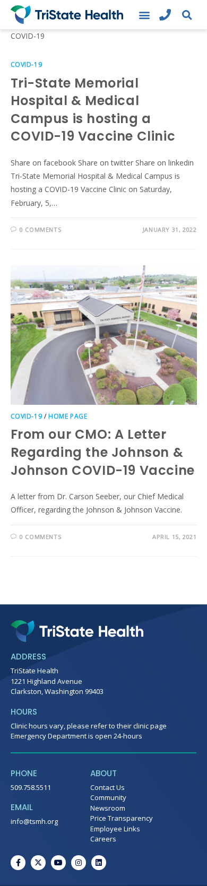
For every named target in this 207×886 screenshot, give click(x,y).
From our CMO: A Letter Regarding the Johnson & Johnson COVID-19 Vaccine (103, 452)
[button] (144, 14)
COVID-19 (26, 64)
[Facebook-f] (18, 862)
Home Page (67, 416)
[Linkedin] (98, 862)
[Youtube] (58, 862)
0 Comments (40, 229)
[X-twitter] (38, 862)
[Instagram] (78, 862)
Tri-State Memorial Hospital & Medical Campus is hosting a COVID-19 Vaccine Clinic (93, 109)
